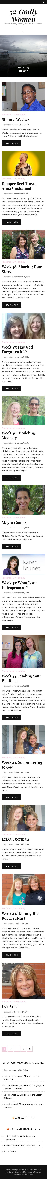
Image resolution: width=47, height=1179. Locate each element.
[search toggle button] (43, 2)
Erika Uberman (15, 839)
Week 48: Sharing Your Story (22, 269)
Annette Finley (21, 1070)
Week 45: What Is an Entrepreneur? (19, 585)
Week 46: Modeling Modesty (18, 435)
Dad (5, 1095)
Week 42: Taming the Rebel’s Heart (20, 916)
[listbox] (23, 56)
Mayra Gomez (14, 522)
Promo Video (10, 1151)
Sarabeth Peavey (12, 1085)
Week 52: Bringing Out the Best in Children (23, 69)
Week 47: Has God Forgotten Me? (17, 349)
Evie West (10, 1006)
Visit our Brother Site (25, 1128)
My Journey (28, 64)
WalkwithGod (24, 1118)
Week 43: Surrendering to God (22, 765)
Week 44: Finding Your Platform (21, 678)
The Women (19, 114)
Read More (12, 143)
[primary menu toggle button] (23, 32)
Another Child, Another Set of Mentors (22, 1145)
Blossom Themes (34, 1172)
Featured (17, 64)
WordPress (28, 1174)
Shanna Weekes (15, 119)
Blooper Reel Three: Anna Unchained (19, 186)
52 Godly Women (24, 15)
